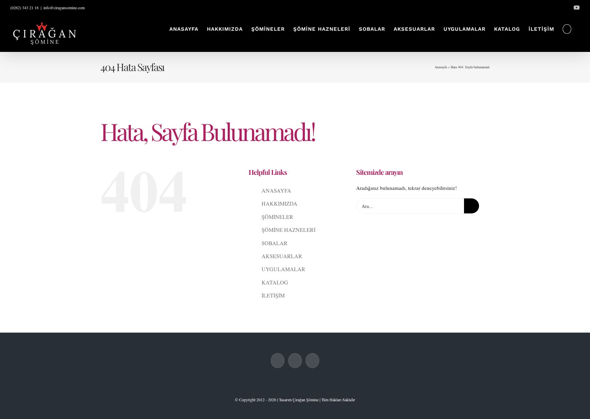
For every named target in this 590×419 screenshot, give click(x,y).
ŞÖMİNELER (277, 216)
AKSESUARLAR (282, 256)
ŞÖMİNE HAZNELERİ (288, 229)
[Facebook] (277, 360)
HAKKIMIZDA (279, 203)
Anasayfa (441, 67)
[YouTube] (312, 360)
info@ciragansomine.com (64, 7)
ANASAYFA (276, 190)
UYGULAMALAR (283, 269)
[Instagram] (295, 360)
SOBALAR (274, 243)
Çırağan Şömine (306, 399)
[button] (567, 29)
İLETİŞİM (273, 295)
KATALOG (275, 282)
